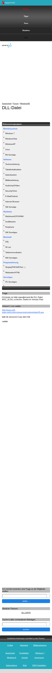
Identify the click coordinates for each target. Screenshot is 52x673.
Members (26, 30)
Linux (7, 149)
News (26, 23)
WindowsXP (10, 144)
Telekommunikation (13, 252)
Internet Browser (12, 202)
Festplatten (24, 653)
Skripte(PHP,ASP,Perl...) (15, 267)
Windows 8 (11, 658)
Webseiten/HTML (12, 272)
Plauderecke (10, 287)
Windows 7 (10, 133)
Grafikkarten (10, 222)
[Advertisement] (24, 75)
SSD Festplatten (39, 665)
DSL (7, 242)
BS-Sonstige (10, 155)
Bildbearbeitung (12, 180)
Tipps (26, 16)
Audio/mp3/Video (12, 185)
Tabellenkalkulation (13, 169)
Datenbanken (11, 175)
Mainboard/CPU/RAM (14, 216)
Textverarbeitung (12, 164)
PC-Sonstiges (11, 282)
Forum (26, 9)
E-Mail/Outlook (11, 196)
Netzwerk (24, 645)
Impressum (39, 658)
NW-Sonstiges (11, 258)
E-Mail (10, 645)
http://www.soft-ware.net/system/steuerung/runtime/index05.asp (23, 311)
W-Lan (8, 247)
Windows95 (25, 103)
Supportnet (6, 103)
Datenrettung (11, 665)
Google (25, 658)
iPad (25, 665)
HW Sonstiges (11, 232)
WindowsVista (11, 139)
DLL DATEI (26, 613)
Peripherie (9, 227)
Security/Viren (11, 191)
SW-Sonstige (10, 207)
